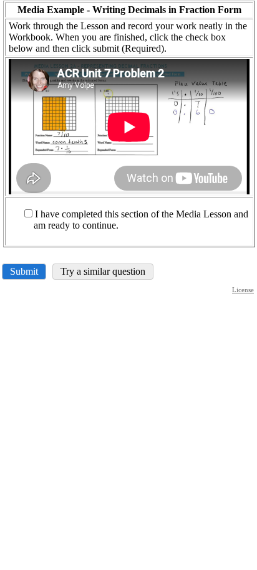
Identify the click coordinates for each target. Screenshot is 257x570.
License (243, 289)
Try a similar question (103, 271)
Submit (24, 271)
